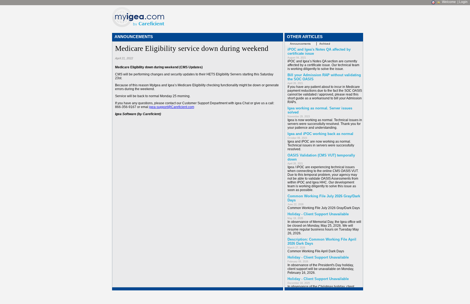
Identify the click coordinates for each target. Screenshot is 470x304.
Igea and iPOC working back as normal (320, 134)
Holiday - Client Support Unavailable (318, 214)
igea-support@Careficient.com (171, 107)
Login (463, 2)
